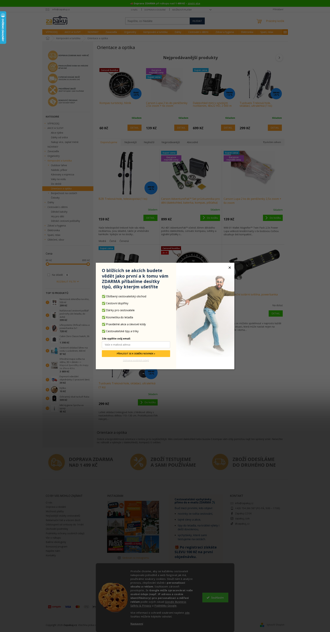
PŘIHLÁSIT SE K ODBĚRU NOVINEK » (136, 353)
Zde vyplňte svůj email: (116, 338)
